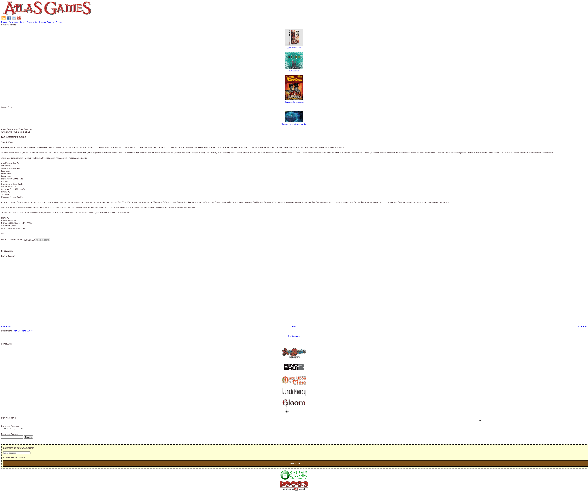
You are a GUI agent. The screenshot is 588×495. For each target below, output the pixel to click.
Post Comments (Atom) (22, 330)
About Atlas (19, 22)
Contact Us (32, 22)
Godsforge (294, 70)
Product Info (7, 22)
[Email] (3, 19)
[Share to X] (42, 239)
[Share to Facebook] (45, 239)
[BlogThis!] (39, 239)
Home (294, 326)
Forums (59, 22)
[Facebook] (8, 19)
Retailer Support (46, 22)
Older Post (582, 326)
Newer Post (6, 326)
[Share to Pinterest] (48, 239)
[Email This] (36, 239)
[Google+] (19, 19)
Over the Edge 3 (294, 47)
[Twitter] (14, 19)
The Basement (294, 336)
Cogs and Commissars (294, 102)
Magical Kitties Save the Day (294, 124)
